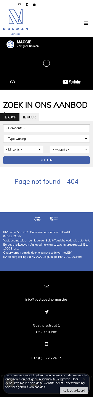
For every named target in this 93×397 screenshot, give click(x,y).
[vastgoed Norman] (15, 23)
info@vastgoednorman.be (46, 299)
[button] (46, 128)
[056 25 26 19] (27, 4)
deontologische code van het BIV (51, 252)
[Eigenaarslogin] (34, 4)
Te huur (29, 117)
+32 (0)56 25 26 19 (46, 358)
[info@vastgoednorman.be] (20, 4)
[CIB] (37, 219)
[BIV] (54, 219)
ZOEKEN (46, 160)
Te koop (9, 117)
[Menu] (86, 23)
